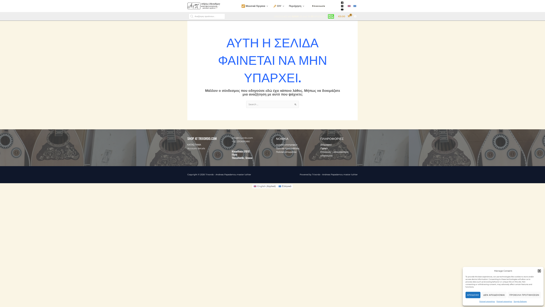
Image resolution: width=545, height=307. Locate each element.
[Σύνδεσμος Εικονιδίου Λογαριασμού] (355, 16)
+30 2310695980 (241, 141)
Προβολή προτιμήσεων (524, 295)
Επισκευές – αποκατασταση (334, 152)
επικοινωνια (326, 155)
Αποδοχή (473, 295)
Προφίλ (324, 148)
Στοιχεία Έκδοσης (520, 301)
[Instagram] (342, 6)
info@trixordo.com (242, 138)
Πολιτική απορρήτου (487, 301)
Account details (196, 148)
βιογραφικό (326, 144)
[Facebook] (342, 2)
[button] (539, 270)
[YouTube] (342, 9)
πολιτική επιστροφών (286, 144)
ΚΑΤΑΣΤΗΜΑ (194, 144)
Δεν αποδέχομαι (494, 295)
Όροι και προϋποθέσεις (288, 148)
